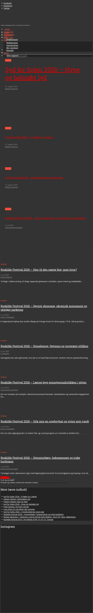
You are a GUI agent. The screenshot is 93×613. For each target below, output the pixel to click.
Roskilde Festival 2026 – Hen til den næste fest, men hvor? (39, 269)
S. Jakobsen (5, 353)
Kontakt (10, 50)
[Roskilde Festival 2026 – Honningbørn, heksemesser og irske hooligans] (14, 449)
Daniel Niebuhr (6, 277)
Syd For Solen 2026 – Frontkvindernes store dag (34, 177)
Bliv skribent (12, 48)
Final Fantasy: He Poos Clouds (16, 506)
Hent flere (5, 477)
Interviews (8, 37)
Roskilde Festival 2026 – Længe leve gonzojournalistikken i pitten (43, 382)
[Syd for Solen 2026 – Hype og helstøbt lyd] (38, 125)
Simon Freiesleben (7, 317)
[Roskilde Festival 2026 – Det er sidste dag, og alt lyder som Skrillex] (19, 247)
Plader (6, 32)
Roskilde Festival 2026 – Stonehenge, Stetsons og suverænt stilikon (44, 346)
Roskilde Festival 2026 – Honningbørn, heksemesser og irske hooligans (33, 514)
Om (4, 40)
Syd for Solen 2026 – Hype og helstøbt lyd (42, 73)
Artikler (8, 60)
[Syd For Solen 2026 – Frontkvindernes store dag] (19, 206)
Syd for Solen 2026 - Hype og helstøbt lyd (21, 504)
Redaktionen (12, 42)
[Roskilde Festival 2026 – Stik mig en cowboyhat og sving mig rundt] (14, 413)
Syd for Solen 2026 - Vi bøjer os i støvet (20, 496)
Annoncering (12, 45)
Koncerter (7, 35)
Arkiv (6, 53)
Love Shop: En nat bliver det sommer (19, 509)
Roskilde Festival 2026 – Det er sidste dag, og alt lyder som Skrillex (45, 218)
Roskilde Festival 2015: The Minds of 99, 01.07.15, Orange (28, 519)
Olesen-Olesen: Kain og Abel (15, 501)
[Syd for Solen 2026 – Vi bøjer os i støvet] (19, 166)
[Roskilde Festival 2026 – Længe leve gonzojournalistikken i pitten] (14, 374)
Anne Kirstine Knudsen (14, 227)
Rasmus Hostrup (11, 89)
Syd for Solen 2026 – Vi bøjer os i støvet (29, 137)
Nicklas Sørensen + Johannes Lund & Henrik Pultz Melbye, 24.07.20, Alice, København (39, 517)
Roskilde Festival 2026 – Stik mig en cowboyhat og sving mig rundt (45, 421)
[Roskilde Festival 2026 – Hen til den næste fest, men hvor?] (14, 261)
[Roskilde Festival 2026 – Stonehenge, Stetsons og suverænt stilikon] (14, 338)
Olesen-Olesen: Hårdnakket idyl (16, 499)
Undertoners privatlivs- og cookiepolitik (54, 482)
